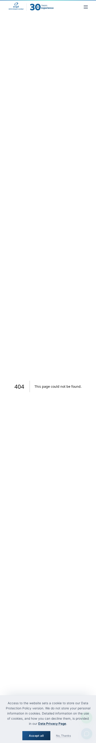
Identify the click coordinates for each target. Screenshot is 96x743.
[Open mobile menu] (85, 7)
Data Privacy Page (52, 723)
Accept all (36, 735)
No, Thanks (63, 735)
